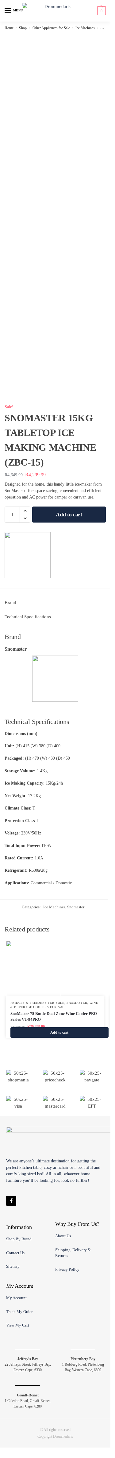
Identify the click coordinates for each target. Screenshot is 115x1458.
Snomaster (75, 907)
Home (9, 28)
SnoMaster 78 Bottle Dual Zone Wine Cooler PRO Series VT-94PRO (53, 1016)
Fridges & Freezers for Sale (37, 1002)
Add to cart (69, 514)
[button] (101, 10)
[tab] (55, 603)
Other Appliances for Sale (51, 28)
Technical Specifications (28, 616)
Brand (10, 602)
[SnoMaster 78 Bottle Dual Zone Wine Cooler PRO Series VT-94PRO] (55, 968)
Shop (23, 28)
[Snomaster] (28, 555)
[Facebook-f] (11, 1201)
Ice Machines (85, 28)
